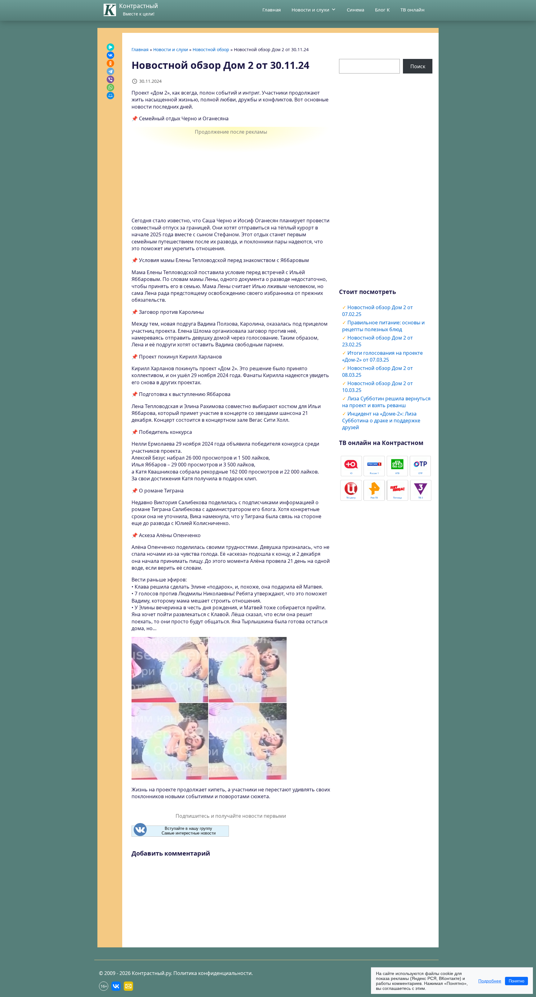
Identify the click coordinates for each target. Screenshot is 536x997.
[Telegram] (110, 71)
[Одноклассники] (110, 63)
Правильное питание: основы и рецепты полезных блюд (383, 326)
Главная (271, 10)
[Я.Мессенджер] (110, 47)
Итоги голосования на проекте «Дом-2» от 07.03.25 (382, 356)
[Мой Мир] (110, 95)
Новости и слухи (310, 10)
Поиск (417, 66)
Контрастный (138, 6)
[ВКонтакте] (110, 55)
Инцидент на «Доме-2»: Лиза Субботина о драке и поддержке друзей (381, 420)
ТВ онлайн (412, 10)
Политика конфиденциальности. (213, 973)
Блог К (382, 10)
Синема (355, 10)
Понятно (516, 981)
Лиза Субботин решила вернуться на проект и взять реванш (386, 402)
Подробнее (489, 980)
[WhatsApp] (110, 87)
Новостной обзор (211, 49)
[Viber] (110, 79)
